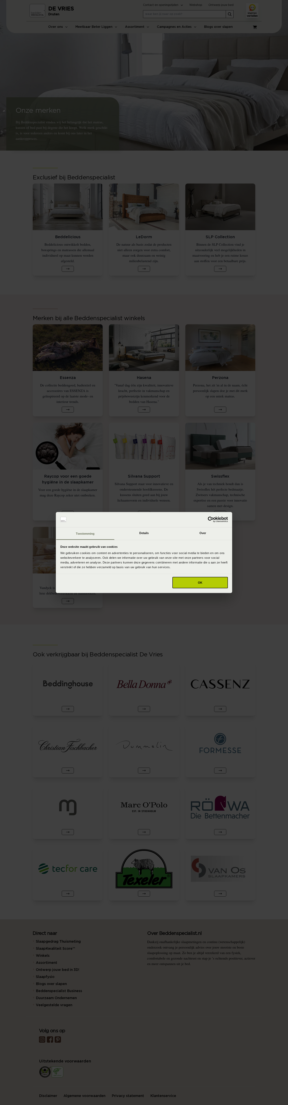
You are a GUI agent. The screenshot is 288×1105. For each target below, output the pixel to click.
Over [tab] (202, 532)
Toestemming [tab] (85, 533)
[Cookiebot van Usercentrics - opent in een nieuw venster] (211, 520)
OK (200, 582)
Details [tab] (144, 532)
